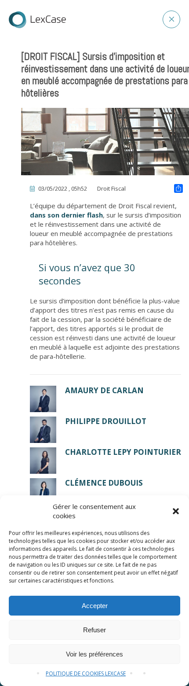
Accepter (95, 605)
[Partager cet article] (178, 189)
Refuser (94, 630)
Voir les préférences (94, 654)
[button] (175, 511)
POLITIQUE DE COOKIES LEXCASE (86, 673)
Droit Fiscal (111, 188)
